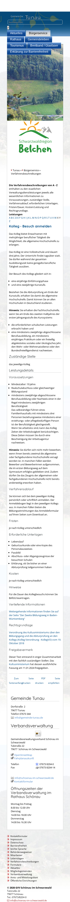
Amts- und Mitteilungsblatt (24, 877)
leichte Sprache (18, 848)
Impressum (16, 839)
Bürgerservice (38, 33)
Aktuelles (16, 33)
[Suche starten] (8, 28)
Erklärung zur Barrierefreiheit (29, 51)
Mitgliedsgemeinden (21, 871)
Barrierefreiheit (18, 845)
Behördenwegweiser (21, 852)
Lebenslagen (17, 858)
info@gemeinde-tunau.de (29, 717)
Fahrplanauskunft (24, 758)
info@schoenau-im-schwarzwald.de (34, 778)
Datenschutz (17, 842)
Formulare (15, 864)
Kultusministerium (19, 664)
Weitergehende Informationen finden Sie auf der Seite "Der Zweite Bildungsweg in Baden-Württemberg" (33, 615)
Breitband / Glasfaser (44, 45)
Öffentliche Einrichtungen (23, 880)
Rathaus (15, 39)
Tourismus (17, 45)
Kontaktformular (23, 781)
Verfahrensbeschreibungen (24, 861)
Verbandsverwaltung (21, 874)
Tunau (16, 170)
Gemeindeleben (38, 39)
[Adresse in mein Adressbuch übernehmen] (39, 736)
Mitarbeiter (16, 855)
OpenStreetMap (23, 755)
